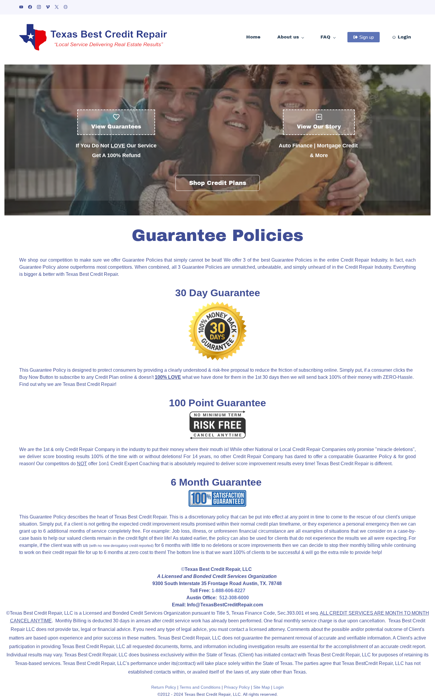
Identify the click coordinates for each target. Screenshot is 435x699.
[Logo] (93, 37)
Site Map (261, 687)
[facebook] (30, 7)
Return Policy (163, 687)
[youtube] (21, 7)
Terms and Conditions (200, 687)
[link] (217, 304)
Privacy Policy (237, 687)
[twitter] (57, 7)
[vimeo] (48, 7)
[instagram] (39, 7)
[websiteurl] (65, 7)
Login (278, 687)
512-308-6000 (234, 597)
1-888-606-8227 (228, 590)
